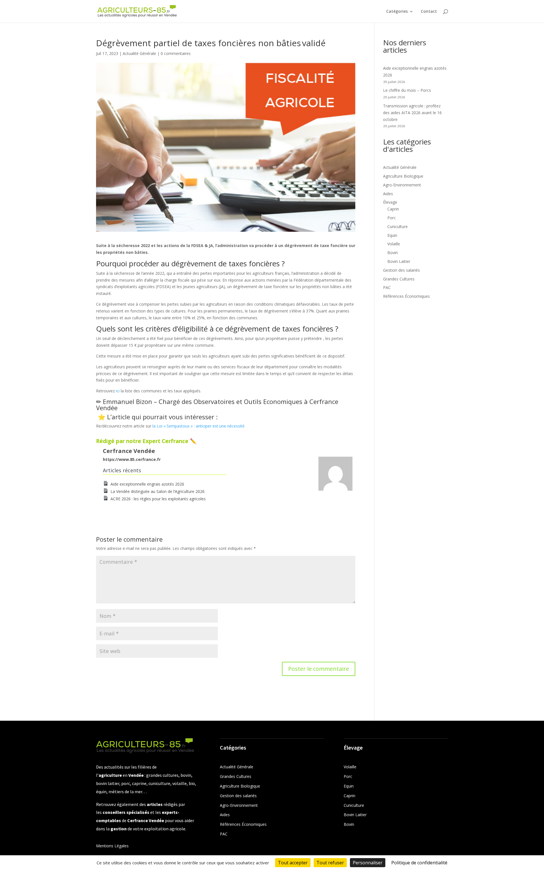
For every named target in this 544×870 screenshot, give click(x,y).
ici (118, 390)
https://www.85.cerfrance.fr (132, 459)
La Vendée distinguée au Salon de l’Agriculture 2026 (157, 491)
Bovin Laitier (398, 261)
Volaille (393, 243)
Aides (388, 193)
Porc (391, 217)
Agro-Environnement (402, 185)
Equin (392, 235)
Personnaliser (367, 863)
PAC (387, 287)
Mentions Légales (112, 845)
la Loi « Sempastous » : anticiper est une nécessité (198, 426)
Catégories (397, 11)
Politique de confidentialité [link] (419, 863)
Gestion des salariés (401, 270)
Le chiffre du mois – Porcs (407, 90)
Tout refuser (330, 863)
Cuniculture (397, 226)
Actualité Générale (139, 53)
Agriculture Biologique (403, 176)
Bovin (392, 252)
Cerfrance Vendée (129, 451)
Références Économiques (406, 296)
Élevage (390, 202)
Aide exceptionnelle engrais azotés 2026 (147, 484)
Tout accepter (293, 863)
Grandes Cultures (399, 279)
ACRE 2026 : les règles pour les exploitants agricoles (158, 498)
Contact (429, 11)
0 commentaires (176, 53)
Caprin (393, 209)
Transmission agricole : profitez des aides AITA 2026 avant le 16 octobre (412, 112)
